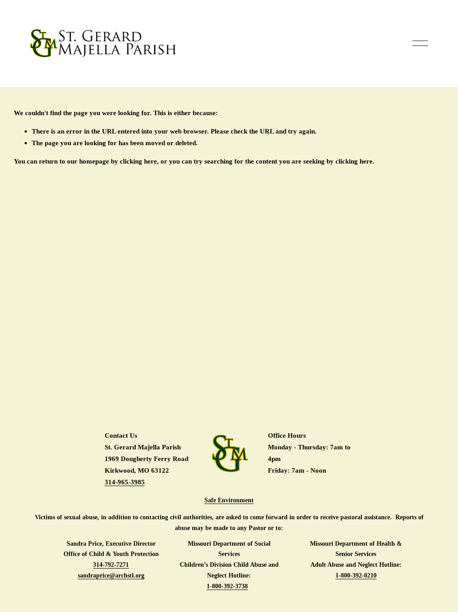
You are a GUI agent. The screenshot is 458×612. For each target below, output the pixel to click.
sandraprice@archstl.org (111, 575)
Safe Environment (229, 500)
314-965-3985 (125, 482)
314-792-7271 (111, 564)
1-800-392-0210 (356, 575)
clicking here (138, 161)
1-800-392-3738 (227, 586)
